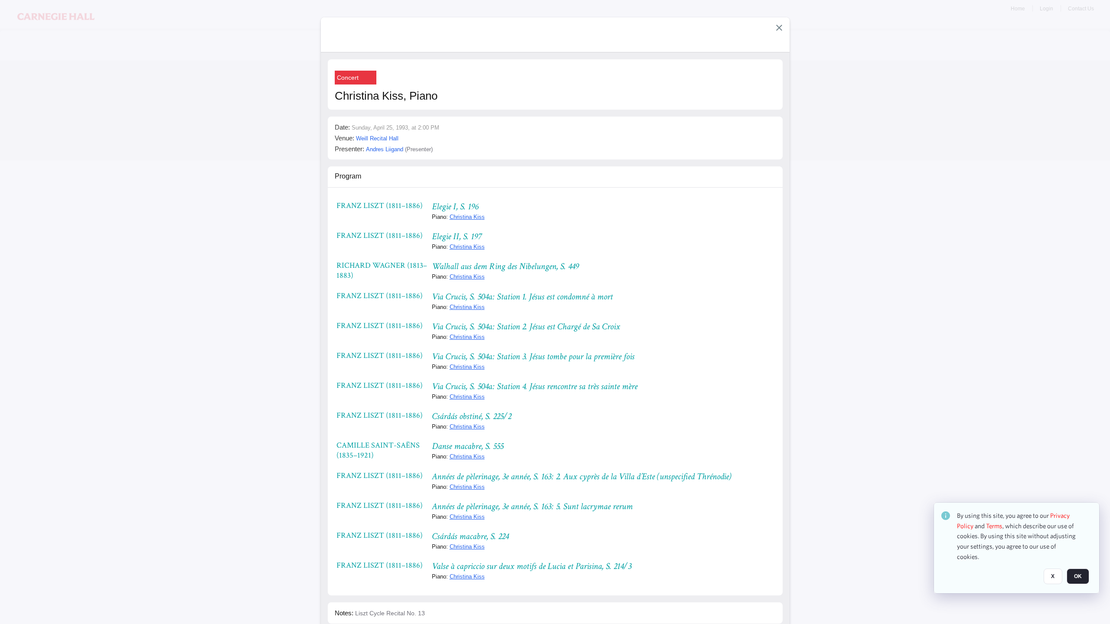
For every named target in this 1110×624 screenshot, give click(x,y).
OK (1078, 577)
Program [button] (348, 176)
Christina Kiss (467, 217)
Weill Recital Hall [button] (377, 138)
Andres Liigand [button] (384, 149)
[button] (779, 28)
